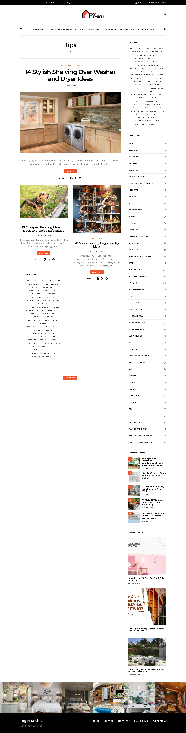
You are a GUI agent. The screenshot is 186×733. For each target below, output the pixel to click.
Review (44, 340)
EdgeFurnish (31, 721)
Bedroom (55, 281)
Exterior (37, 297)
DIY (56, 290)
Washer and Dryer (72, 65)
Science (55, 340)
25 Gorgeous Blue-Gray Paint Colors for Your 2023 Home (153, 489)
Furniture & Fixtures (36, 300)
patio (37, 330)
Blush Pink (34, 284)
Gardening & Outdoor (62, 29)
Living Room (49, 317)
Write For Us (159, 721)
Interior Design (50, 313)
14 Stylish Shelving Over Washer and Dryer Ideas (70, 75)
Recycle (32, 340)
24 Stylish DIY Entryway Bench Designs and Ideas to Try (153, 502)
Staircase (48, 343)
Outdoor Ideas (35, 327)
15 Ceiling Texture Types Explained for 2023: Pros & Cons (154, 475)
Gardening (55, 300)
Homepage (24, 3)
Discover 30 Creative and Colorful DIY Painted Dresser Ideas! (154, 515)
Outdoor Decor (43, 323)
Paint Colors (53, 327)
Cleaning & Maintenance (44, 287)
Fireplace (50, 297)
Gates (56, 307)
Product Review (38, 336)
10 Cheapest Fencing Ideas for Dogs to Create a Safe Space (43, 228)
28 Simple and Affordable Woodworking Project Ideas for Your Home (152, 462)
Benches (132, 163)
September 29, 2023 (44, 235)
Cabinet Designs (50, 284)
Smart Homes (145, 29)
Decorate (34, 290)
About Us (37, 3)
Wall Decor (48, 346)
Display (47, 290)
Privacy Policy (64, 3)
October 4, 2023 (70, 85)
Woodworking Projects (44, 356)
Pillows (48, 330)
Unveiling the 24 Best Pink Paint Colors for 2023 (147, 579)
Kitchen (35, 317)
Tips (62, 65)
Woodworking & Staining (119, 29)
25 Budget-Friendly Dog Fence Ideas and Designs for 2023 (146, 629)
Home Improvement (89, 29)
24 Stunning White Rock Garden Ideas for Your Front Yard (147, 670)
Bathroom (41, 281)
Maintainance (34, 320)
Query (53, 336)
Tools (36, 346)
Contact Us (49, 3)
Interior (34, 313)
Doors (52, 294)
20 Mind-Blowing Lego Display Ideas (97, 244)
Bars (30, 281)
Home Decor (39, 29)
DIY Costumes (38, 294)
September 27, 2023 (97, 251)
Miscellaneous (52, 320)
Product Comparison (44, 333)
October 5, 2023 (147, 468)
